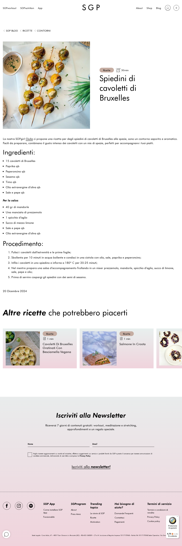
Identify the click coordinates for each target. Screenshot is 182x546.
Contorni (44, 30)
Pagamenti (119, 521)
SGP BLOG (12, 30)
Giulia (29, 139)
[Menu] (177, 517)
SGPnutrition (27, 8)
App (40, 8)
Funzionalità (48, 516)
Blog (158, 8)
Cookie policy (153, 521)
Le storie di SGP (97, 513)
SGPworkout (9, 8)
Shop (149, 8)
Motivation (95, 521)
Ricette (27, 30)
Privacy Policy (153, 516)
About (139, 8)
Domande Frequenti (124, 513)
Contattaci (119, 517)
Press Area (76, 514)
